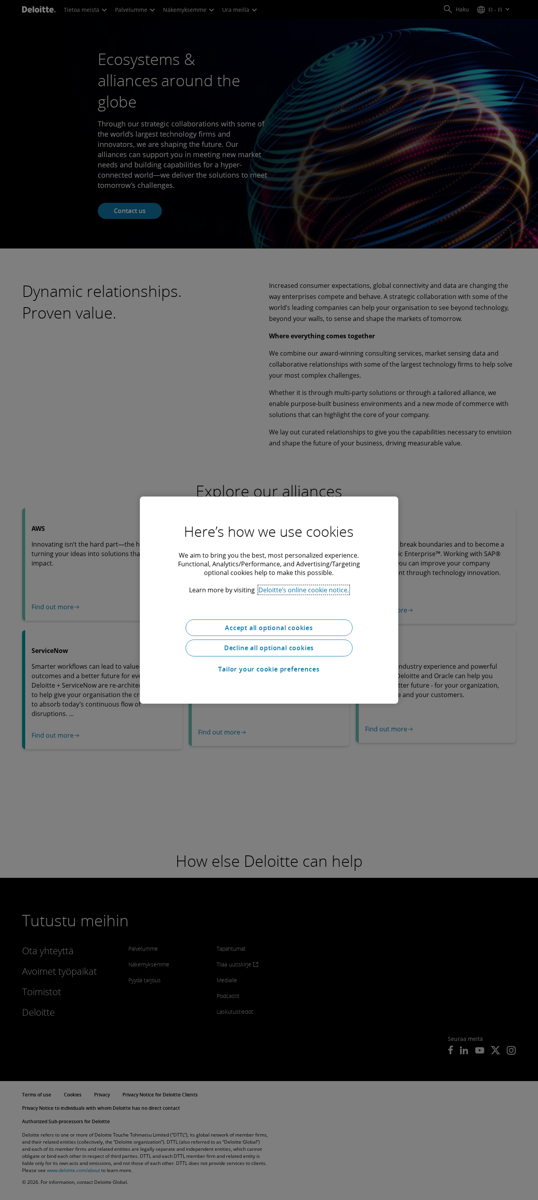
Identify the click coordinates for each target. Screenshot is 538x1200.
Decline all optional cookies (269, 648)
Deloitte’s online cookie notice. (303, 589)
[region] (269, 599)
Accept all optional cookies (269, 627)
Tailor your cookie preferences (268, 669)
